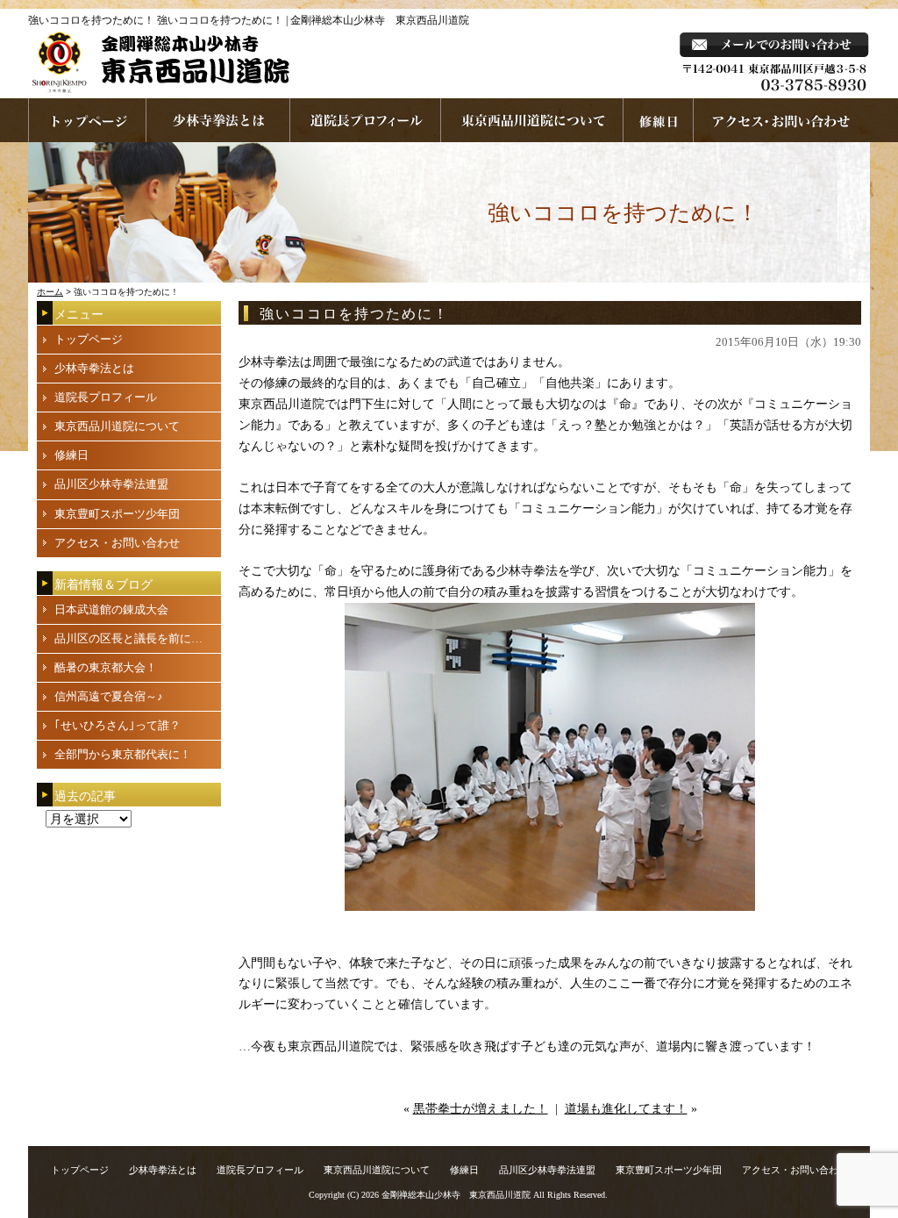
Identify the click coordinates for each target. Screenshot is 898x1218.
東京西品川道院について (532, 120)
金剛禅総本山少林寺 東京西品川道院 (456, 1195)
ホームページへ (87, 120)
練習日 (659, 120)
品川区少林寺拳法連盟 (111, 484)
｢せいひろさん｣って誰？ (117, 725)
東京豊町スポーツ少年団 (117, 513)
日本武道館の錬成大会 (111, 609)
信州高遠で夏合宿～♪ (108, 696)
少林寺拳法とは (218, 120)
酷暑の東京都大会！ (105, 667)
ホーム (50, 292)
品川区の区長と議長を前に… (128, 638)
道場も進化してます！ (626, 1108)
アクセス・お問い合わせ (117, 542)
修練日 (71, 455)
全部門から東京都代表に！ (122, 754)
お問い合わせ (782, 120)
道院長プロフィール (365, 120)
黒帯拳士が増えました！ (480, 1108)
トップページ (88, 339)
